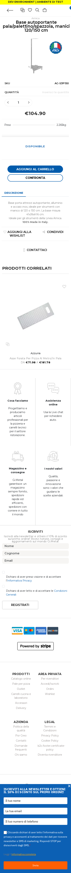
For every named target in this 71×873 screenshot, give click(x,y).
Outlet (21, 689)
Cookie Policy (49, 740)
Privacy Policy (50, 735)
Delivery (21, 708)
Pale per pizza (21, 683)
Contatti (21, 740)
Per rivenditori (50, 678)
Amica (35, 18)
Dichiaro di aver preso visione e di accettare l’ (33, 578)
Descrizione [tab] (13, 193)
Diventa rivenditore (50, 754)
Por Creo (21, 735)
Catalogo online (21, 678)
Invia (35, 865)
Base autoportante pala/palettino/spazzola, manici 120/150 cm (36, 26)
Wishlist (50, 694)
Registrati (20, 605)
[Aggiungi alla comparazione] (7, 343)
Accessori (21, 703)
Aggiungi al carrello (35, 169)
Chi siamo (21, 754)
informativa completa (23, 854)
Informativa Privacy (19, 580)
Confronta (35, 178)
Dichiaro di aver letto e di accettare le (36, 592)
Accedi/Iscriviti (50, 683)
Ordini (50, 689)
